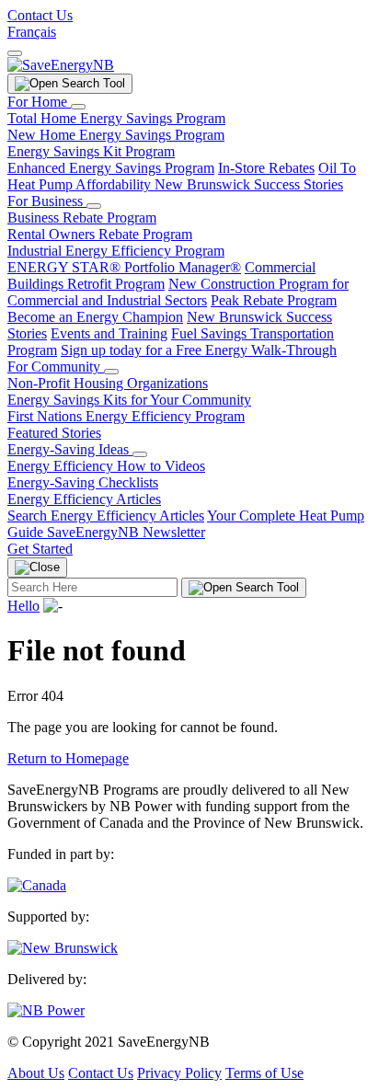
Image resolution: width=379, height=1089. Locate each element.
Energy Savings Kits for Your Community (129, 399)
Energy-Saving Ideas (69, 449)
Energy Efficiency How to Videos (106, 466)
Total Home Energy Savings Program (116, 118)
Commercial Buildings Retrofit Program (161, 275)
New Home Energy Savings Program (115, 135)
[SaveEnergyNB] (60, 65)
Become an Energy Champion (95, 317)
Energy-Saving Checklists (82, 482)
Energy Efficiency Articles (84, 499)
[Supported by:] (62, 948)
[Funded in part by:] (36, 885)
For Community (55, 366)
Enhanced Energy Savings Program (110, 168)
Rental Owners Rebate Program (99, 234)
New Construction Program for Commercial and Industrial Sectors (178, 292)
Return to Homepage (68, 758)
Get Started (40, 548)
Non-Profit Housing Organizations (107, 383)
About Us (35, 1073)
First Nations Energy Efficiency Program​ (126, 416)
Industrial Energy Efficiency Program (115, 250)
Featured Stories (54, 433)
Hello (23, 605)
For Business (46, 201)
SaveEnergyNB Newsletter (126, 532)
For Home (39, 101)
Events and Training (109, 333)
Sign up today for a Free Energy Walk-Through (199, 350)
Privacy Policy (179, 1073)
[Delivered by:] (46, 1010)
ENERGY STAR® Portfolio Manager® (124, 267)
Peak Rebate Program (274, 300)
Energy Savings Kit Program (91, 151)
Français (31, 32)
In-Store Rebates (266, 168)
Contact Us (40, 15)
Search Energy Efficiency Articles (105, 515)
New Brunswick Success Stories (249, 184)
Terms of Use (264, 1073)
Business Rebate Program (81, 217)
